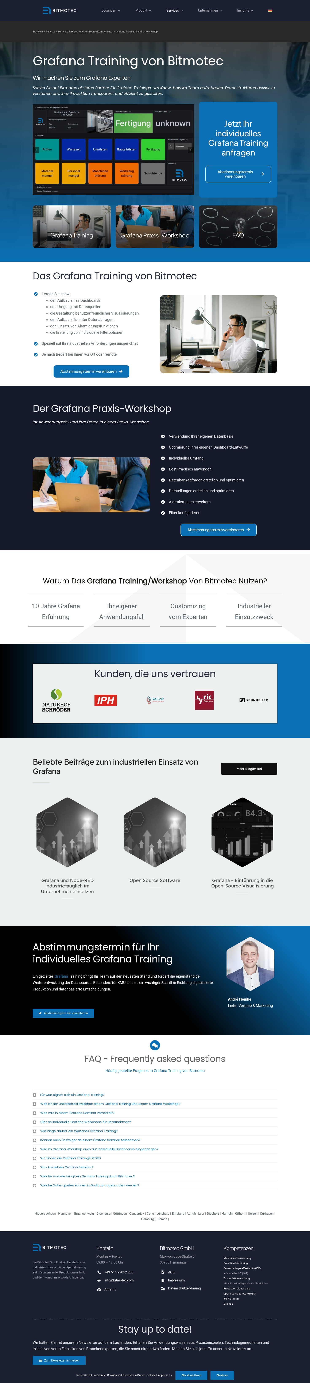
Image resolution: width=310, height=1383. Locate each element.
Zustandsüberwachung (237, 1278)
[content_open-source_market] (67, 799)
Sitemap (228, 1303)
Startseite (38, 31)
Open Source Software (154, 880)
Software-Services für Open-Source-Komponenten (85, 31)
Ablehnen (222, 1375)
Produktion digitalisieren (237, 1288)
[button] (36, 150)
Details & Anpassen (159, 1375)
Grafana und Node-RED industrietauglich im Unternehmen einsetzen (67, 885)
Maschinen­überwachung (238, 1258)
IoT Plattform (231, 1298)
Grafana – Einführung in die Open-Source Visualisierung (242, 883)
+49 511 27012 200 (118, 1272)
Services (50, 31)
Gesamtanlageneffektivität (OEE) (242, 1268)
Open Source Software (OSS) (240, 1293)
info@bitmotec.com (119, 1280)
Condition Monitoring (236, 1263)
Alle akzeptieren (191, 1375)
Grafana (61, 976)
